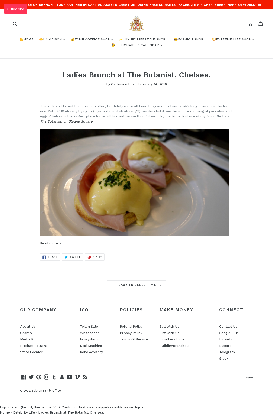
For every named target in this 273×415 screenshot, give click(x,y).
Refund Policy (131, 326)
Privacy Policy (131, 333)
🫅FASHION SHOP (189, 39)
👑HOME (26, 39)
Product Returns (34, 346)
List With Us (169, 333)
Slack (223, 358)
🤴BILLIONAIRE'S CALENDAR (135, 45)
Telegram (227, 352)
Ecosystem (89, 339)
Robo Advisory (91, 352)
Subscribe (15, 9)
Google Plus (229, 333)
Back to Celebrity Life (140, 284)
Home (5, 412)
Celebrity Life (24, 412)
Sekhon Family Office (46, 390)
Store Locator (31, 352)
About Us (28, 326)
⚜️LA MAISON (51, 39)
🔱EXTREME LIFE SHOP (232, 39)
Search (26, 333)
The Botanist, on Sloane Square (66, 121)
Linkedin (226, 339)
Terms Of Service (134, 339)
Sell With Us (169, 326)
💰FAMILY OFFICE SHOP (90, 39)
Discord (225, 346)
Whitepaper (89, 333)
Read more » (50, 243)
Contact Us (228, 326)
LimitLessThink (172, 339)
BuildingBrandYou (174, 346)
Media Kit (28, 339)
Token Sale (89, 326)
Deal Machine (91, 346)
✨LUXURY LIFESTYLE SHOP (142, 39)
